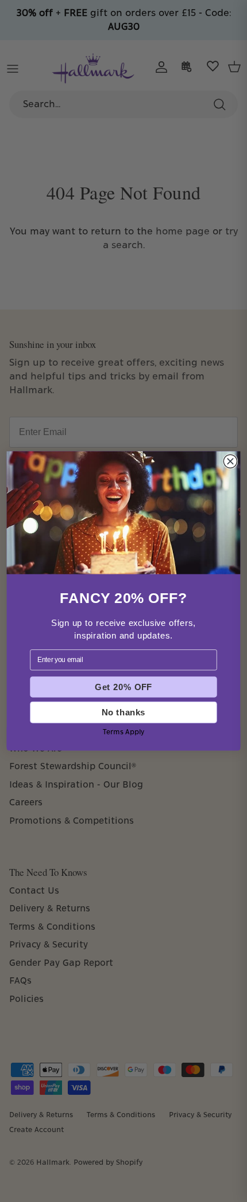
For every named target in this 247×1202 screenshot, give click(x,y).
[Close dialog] (230, 461)
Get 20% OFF (123, 686)
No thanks (123, 712)
